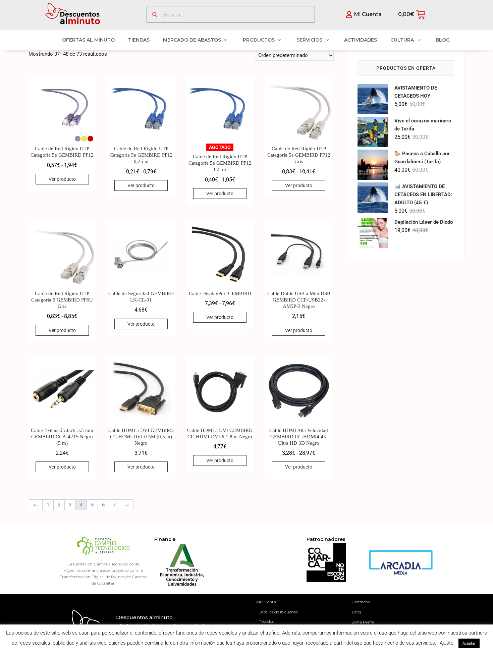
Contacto (361, 601)
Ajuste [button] (446, 643)
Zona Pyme (363, 621)
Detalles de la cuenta (278, 611)
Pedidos (266, 621)
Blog (356, 611)
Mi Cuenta (266, 601)
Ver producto (62, 179)
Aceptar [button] (469, 643)
